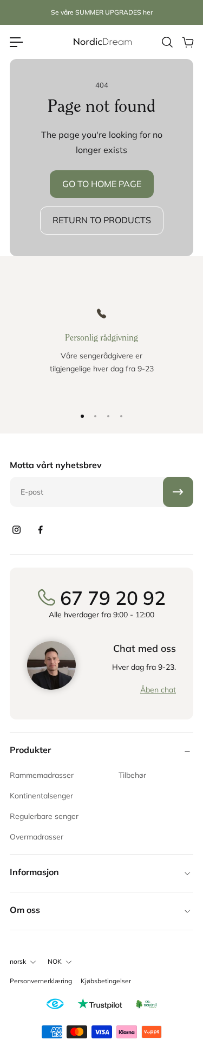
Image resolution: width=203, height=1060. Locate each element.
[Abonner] (178, 492)
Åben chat (158, 690)
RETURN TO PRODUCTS (102, 220)
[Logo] (101, 42)
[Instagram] (16, 530)
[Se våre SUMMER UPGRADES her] (102, 13)
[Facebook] (40, 530)
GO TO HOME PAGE (101, 183)
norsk (18, 961)
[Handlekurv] (187, 42)
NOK (55, 961)
